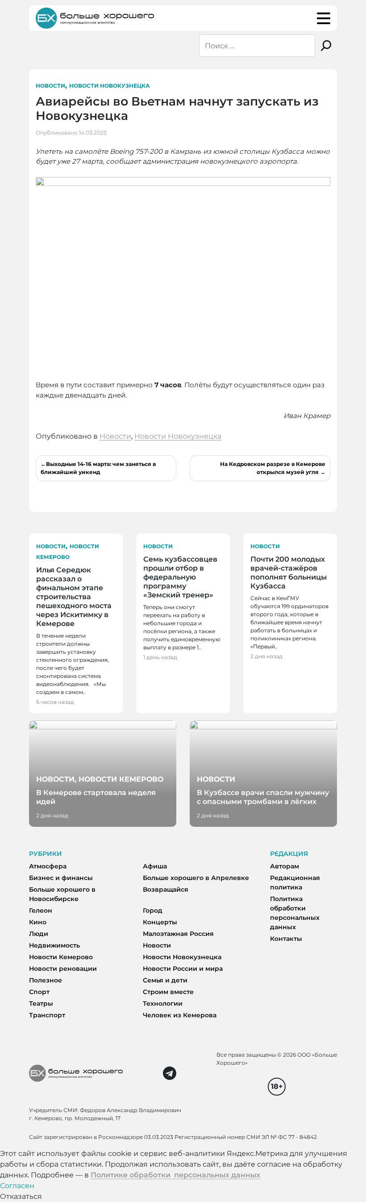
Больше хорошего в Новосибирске (62, 894)
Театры (41, 1003)
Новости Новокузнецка (109, 85)
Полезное (45, 980)
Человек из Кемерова (179, 1015)
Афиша (155, 866)
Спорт (39, 992)
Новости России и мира (183, 969)
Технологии (163, 1003)
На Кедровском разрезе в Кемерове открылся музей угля (272, 468)
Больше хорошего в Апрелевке (196, 878)
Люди (38, 934)
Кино (37, 922)
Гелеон (40, 910)
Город (152, 910)
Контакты (286, 939)
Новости (50, 85)
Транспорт (47, 1015)
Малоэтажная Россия (178, 934)
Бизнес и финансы (61, 878)
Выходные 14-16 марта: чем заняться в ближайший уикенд (98, 468)
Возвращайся (165, 889)
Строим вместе (168, 992)
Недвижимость (54, 945)
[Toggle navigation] (323, 18)
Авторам (284, 866)
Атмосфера (48, 866)
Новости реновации (63, 969)
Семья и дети (165, 980)
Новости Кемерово (61, 957)
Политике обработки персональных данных (175, 1175)
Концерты (160, 922)
